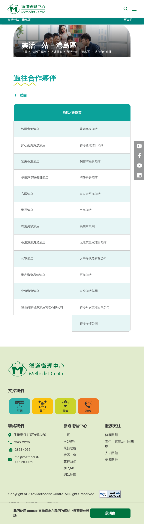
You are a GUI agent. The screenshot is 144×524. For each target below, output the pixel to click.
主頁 (24, 51)
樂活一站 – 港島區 (78, 51)
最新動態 (70, 448)
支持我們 (70, 461)
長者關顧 (111, 459)
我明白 (110, 513)
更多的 (128, 19)
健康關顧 (111, 435)
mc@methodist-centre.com (27, 459)
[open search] (126, 9)
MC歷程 (69, 441)
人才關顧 (56, 51)
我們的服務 (39, 51)
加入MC (69, 468)
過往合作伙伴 (103, 51)
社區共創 (70, 455)
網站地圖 (70, 474)
